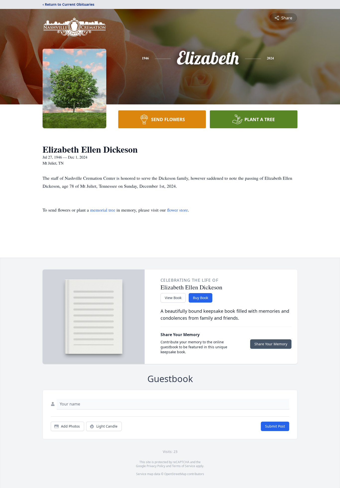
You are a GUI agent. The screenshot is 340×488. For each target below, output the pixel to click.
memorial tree (102, 210)
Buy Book (200, 297)
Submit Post (275, 426)
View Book (173, 297)
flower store (177, 210)
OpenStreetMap (175, 474)
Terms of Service (183, 466)
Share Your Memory (270, 344)
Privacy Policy (156, 466)
